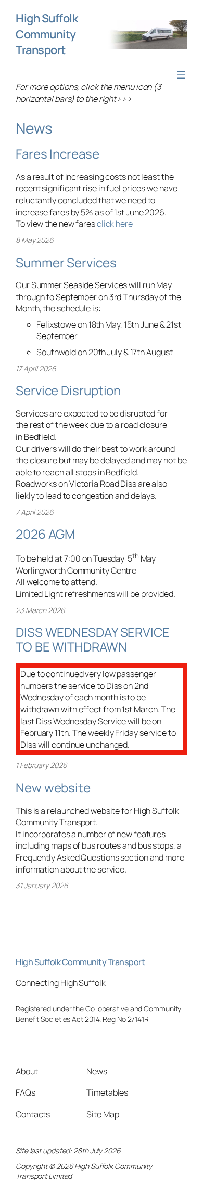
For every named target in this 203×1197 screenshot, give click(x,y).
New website (53, 787)
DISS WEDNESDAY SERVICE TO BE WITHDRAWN (93, 639)
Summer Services (66, 262)
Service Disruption (68, 390)
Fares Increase (57, 154)
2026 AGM (45, 534)
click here (115, 223)
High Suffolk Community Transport (47, 34)
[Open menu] (181, 75)
